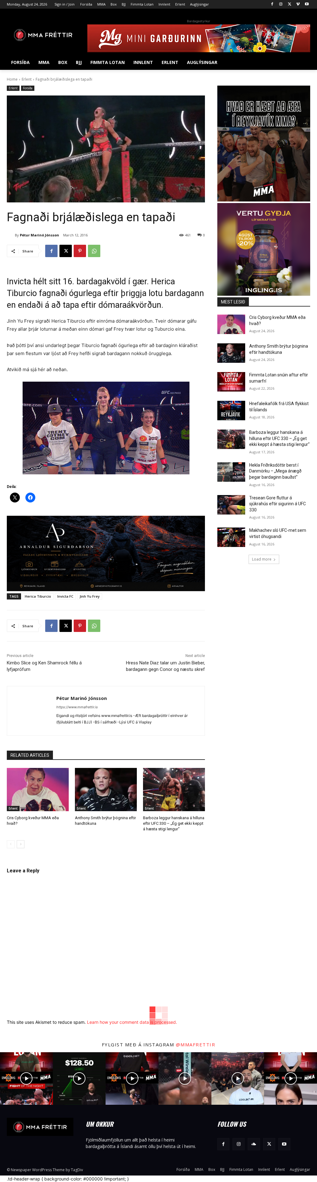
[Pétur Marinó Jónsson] (11, 235)
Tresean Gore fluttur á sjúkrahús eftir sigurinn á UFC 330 (277, 503)
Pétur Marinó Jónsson (39, 235)
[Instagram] (280, 4)
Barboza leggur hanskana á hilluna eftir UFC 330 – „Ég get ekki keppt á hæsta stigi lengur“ (173, 823)
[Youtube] (306, 4)
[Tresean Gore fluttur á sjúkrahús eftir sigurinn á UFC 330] (231, 505)
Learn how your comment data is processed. (132, 1022)
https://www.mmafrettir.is (77, 707)
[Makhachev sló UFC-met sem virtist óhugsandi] (231, 537)
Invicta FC (65, 596)
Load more (261, 559)
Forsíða (28, 88)
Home (12, 79)
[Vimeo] (298, 4)
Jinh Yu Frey (90, 596)
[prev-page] (11, 844)
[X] (289, 4)
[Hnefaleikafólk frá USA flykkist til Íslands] (231, 410)
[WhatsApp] (94, 251)
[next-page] (20, 844)
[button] (302, 62)
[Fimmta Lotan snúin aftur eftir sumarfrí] (231, 382)
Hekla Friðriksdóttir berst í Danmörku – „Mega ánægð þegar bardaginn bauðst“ (275, 471)
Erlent (27, 79)
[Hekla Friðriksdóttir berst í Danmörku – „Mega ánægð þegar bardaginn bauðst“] (231, 472)
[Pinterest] (80, 251)
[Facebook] (272, 4)
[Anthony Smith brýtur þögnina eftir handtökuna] (106, 789)
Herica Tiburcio (38, 596)
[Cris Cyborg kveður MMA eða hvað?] (38, 789)
